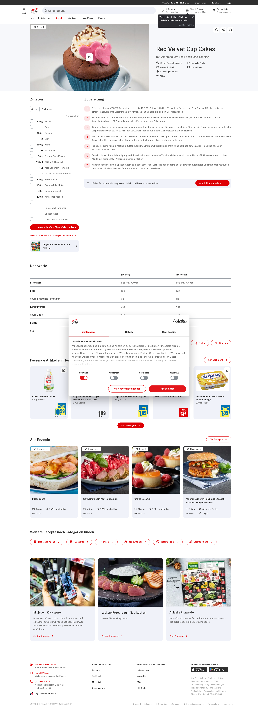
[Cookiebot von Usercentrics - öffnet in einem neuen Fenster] (175, 321)
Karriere (101, 18)
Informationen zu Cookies (167, 704)
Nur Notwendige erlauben (127, 388)
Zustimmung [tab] (88, 331)
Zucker (48, 132)
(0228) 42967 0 (43, 681)
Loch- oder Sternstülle (56, 219)
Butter (48, 121)
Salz (47, 127)
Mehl (47, 144)
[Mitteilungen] (216, 30)
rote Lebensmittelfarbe (57, 167)
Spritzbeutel (51, 213)
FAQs (229, 3)
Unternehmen (200, 3)
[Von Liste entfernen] (64, 370)
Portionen (47, 108)
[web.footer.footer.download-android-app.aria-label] (218, 669)
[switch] (114, 378)
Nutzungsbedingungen (194, 704)
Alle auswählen (72, 115)
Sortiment (72, 18)
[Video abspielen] (89, 57)
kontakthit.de (42, 672)
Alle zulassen (167, 388)
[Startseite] (34, 10)
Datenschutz (213, 704)
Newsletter (216, 3)
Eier (47, 138)
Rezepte (59, 18)
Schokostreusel (53, 190)
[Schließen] (192, 17)
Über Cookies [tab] (169, 331)
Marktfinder (88, 18)
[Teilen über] (223, 30)
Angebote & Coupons (40, 18)
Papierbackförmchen (56, 207)
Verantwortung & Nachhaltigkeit (175, 3)
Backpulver (50, 150)
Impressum (228, 704)
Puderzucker (51, 179)
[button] (54, 235)
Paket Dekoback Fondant (58, 173)
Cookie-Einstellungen (142, 704)
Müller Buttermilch (54, 161)
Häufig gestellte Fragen (45, 664)
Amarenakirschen (54, 196)
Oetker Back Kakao (55, 155)
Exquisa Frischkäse (54, 184)
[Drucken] (230, 30)
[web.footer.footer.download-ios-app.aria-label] (199, 669)
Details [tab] (129, 331)
